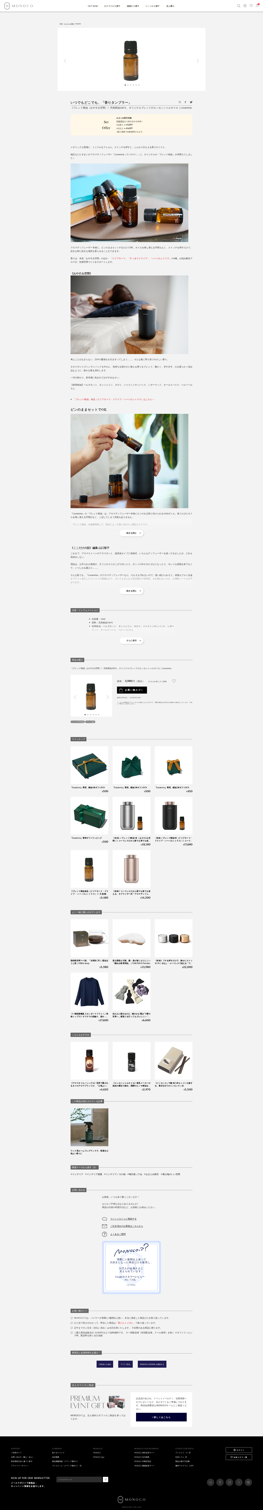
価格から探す (133, 6)
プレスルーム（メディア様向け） (65, 1465)
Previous (66, 61)
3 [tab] (90, 714)
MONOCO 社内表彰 (141, 1457)
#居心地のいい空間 (170, 1174)
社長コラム (179, 1457)
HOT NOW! (93, 6)
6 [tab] (99, 714)
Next (197, 61)
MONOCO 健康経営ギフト (144, 1465)
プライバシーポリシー (20, 1465)
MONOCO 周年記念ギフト (144, 1452)
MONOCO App (98, 1457)
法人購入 (170, 6)
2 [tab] (88, 714)
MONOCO (97, 1452)
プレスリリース (181, 1452)
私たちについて (58, 1452)
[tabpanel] (131, 59)
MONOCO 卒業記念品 (142, 1461)
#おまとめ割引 (151, 1174)
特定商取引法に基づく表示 (21, 1461)
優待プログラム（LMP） (185, 1465)
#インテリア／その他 (114, 1174)
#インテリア (77, 1174)
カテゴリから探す (112, 6)
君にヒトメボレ (125, 1323)
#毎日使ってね (134, 1174)
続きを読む (131, 533)
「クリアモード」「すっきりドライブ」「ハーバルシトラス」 (140, 258)
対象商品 (120, 121)
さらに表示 (131, 640)
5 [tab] (96, 714)
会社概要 (55, 1457)
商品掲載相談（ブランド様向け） (65, 1461)
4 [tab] (93, 714)
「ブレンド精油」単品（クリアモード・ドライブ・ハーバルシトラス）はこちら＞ (113, 399)
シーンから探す (152, 6)
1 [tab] (85, 714)
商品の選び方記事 (182, 1461)
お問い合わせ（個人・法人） (22, 1457)
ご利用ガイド (16, 1452)
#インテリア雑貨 (93, 1174)
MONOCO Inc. (127, 1507)
